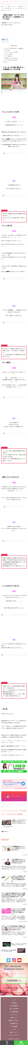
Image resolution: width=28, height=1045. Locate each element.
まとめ (5, 62)
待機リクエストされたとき (11, 58)
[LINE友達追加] (14, 983)
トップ (14, 1000)
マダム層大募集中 (14, 1011)
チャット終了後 (8, 54)
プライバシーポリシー (14, 1035)
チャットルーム (14, 1014)
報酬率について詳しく (14, 1020)
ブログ (14, 1029)
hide (6, 39)
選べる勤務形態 (14, 1005)
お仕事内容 (14, 1002)
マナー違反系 (8, 56)
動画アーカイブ (14, 1032)
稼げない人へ (6, 831)
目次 (12, 45)
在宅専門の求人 (14, 1023)
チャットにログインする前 (11, 52)
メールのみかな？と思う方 (11, 60)
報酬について (14, 1017)
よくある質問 (14, 1026)
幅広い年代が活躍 (14, 1008)
